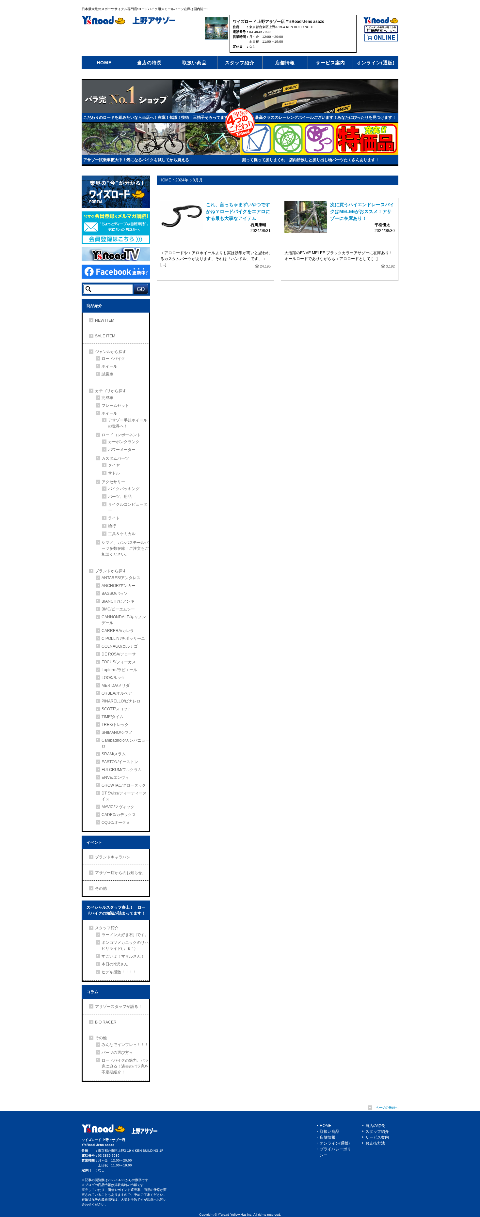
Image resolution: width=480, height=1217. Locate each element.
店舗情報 (285, 62)
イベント (94, 842)
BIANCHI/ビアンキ (118, 601)
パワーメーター (122, 449)
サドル (114, 473)
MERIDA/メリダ (116, 685)
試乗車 (107, 374)
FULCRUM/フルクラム (122, 769)
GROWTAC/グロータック (124, 785)
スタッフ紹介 (239, 62)
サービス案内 (330, 62)
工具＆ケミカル (122, 533)
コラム (92, 992)
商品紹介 (94, 305)
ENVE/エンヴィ (115, 777)
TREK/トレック (115, 724)
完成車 (107, 397)
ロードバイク (113, 358)
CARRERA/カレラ (118, 630)
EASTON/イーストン (120, 762)
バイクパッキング (123, 488)
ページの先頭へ (387, 1107)
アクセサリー (113, 482)
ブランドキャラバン (112, 857)
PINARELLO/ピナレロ (121, 701)
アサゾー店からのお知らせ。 (120, 872)
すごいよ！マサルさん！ (123, 956)
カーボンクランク (123, 441)
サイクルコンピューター (127, 507)
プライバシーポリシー (335, 1152)
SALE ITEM (105, 336)
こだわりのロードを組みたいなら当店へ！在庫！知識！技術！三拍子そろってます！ (157, 117)
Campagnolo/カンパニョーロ (125, 743)
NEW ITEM (104, 320)
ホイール (109, 366)
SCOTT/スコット (116, 709)
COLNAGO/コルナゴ (120, 646)
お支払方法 (375, 1143)
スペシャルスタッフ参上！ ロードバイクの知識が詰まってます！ (116, 910)
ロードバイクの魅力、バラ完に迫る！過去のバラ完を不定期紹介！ (125, 1066)
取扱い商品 (194, 62)
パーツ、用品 (120, 496)
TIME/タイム (112, 717)
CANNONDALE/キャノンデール (124, 620)
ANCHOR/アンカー (119, 585)
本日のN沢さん (115, 964)
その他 (101, 888)
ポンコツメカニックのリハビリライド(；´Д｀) (125, 945)
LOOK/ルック (113, 677)
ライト (114, 518)
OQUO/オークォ (116, 822)
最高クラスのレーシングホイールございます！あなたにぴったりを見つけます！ (325, 117)
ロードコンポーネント (121, 435)
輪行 (112, 526)
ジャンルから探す (110, 351)
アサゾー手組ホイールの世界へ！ (127, 423)
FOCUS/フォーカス (119, 662)
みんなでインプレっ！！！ (125, 1044)
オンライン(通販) (376, 62)
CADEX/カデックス (119, 814)
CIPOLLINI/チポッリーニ (123, 638)
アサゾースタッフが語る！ (118, 1006)
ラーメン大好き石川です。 (125, 934)
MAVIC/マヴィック (118, 807)
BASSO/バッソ (115, 593)
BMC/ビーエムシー (118, 609)
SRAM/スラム (114, 754)
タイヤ (114, 465)
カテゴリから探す (110, 391)
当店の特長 (149, 62)
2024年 (181, 180)
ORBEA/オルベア (117, 693)
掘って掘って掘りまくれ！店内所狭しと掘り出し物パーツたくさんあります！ (310, 160)
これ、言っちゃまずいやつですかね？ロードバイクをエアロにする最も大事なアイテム (238, 211)
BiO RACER (106, 1022)
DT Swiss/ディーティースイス (124, 796)
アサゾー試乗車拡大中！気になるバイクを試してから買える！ (138, 160)
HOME (104, 62)
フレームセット (115, 405)
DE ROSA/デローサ (119, 654)
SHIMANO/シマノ (117, 732)
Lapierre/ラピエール (119, 670)
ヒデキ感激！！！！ (119, 972)
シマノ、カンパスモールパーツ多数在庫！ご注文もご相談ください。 (125, 548)
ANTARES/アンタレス (121, 578)
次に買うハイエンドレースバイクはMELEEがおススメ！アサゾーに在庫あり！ (362, 211)
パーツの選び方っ (117, 1052)
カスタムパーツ (115, 458)
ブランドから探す (110, 571)
